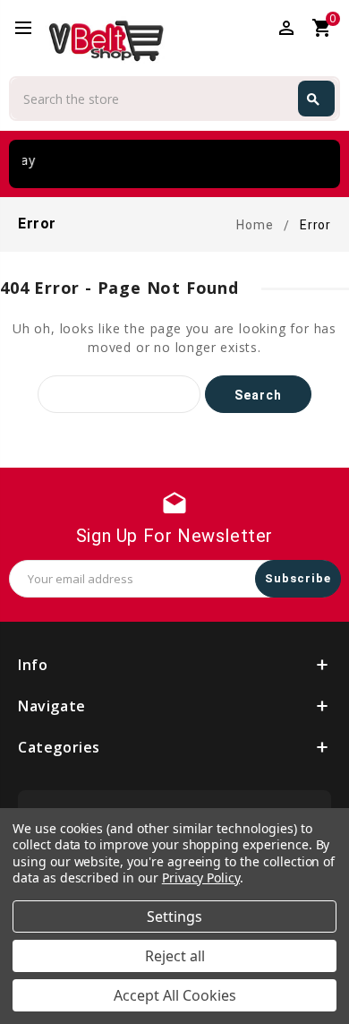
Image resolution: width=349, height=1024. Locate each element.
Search (313, 99)
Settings (174, 916)
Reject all (175, 956)
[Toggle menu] (31, 29)
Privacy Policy (201, 877)
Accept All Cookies (175, 995)
